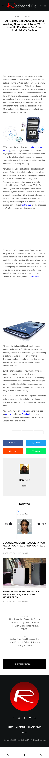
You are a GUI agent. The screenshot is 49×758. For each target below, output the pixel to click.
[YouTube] (30, 718)
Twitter (23, 411)
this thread (35, 276)
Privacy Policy (34, 727)
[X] (19, 718)
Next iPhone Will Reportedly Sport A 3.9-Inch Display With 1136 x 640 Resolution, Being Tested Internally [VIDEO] (24, 622)
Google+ (9, 414)
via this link (26, 205)
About (10, 727)
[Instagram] (24, 718)
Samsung (39, 432)
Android (16, 432)
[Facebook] (13, 718)
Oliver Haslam (9, 553)
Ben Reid (18, 16)
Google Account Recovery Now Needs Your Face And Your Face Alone (24, 545)
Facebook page (28, 414)
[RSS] (35, 718)
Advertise (20, 727)
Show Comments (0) (23, 664)
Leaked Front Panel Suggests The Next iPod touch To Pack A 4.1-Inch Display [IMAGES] (25, 641)
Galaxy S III (27, 432)
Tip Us (24, 732)
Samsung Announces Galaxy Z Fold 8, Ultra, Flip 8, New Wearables (23, 594)
